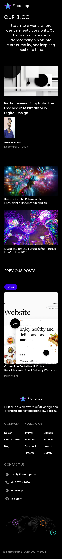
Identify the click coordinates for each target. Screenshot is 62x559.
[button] (54, 6)
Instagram (31, 439)
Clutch (48, 453)
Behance (49, 439)
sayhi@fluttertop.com (24, 474)
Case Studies (12, 439)
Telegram (16, 498)
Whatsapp (17, 490)
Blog (6, 446)
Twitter (29, 433)
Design (8, 433)
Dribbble (49, 433)
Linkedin (48, 446)
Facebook (31, 446)
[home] (16, 6)
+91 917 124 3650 (20, 482)
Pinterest (30, 453)
